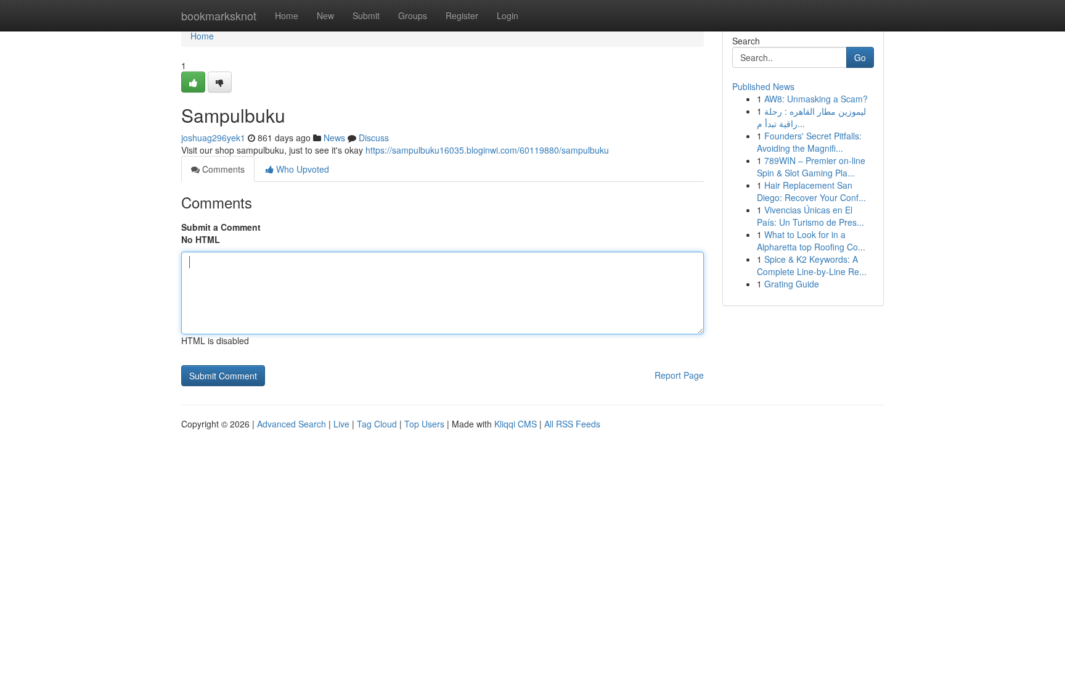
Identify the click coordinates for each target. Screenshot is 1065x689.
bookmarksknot (218, 15)
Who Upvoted (301, 169)
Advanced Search (291, 424)
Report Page (679, 375)
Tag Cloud (377, 424)
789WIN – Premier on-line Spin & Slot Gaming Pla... (811, 166)
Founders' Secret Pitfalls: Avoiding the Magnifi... (809, 142)
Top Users (424, 424)
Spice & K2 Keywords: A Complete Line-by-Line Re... (812, 265)
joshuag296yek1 (213, 137)
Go (860, 57)
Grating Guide (791, 284)
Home (286, 15)
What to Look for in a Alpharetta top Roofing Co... (811, 240)
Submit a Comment (221, 227)
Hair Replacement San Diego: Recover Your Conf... (811, 191)
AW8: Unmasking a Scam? (816, 99)
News (334, 137)
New (325, 15)
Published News (763, 86)
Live (341, 424)
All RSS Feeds (572, 424)
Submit (366, 15)
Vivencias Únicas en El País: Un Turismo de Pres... (810, 216)
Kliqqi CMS (515, 424)
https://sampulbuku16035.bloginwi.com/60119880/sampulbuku (487, 150)
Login (507, 15)
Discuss (374, 137)
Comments (222, 169)
